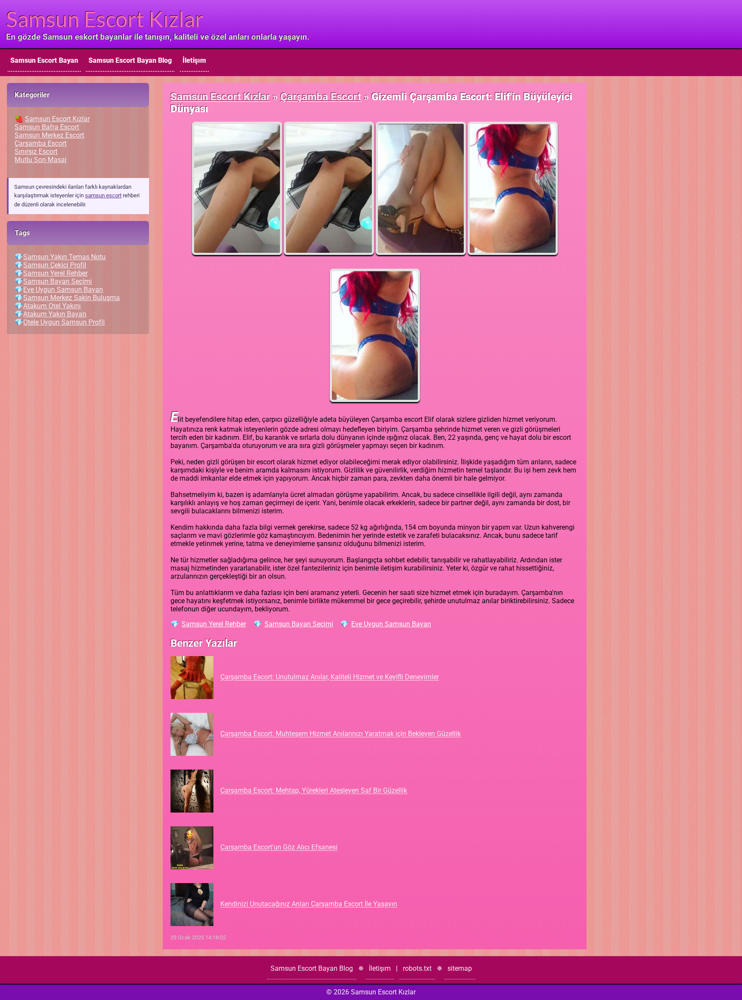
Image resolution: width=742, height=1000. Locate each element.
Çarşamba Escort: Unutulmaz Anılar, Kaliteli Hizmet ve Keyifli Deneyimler (329, 677)
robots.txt (417, 968)
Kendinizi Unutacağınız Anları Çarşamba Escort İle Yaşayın (308, 904)
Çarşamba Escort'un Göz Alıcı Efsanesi (279, 848)
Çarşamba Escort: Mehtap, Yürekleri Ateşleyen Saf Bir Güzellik (313, 791)
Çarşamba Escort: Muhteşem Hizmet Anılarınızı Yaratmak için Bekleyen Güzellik (340, 734)
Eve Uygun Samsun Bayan (391, 624)
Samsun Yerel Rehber (214, 624)
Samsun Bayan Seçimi (299, 624)
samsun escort (103, 195)
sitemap (459, 968)
